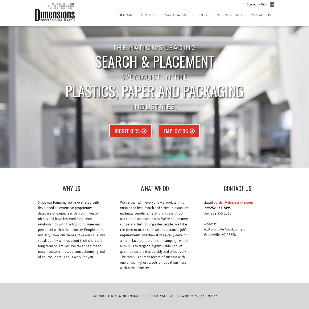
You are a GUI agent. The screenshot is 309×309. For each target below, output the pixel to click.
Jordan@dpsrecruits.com (233, 202)
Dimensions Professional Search (55, 12)
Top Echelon (208, 296)
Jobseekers (127, 131)
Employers (177, 131)
